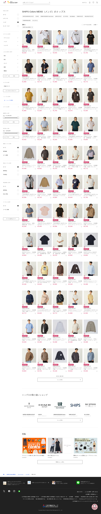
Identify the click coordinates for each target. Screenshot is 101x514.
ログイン (84, 2)
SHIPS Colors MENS (11, 474)
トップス (27, 474)
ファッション (20, 474)
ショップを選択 (9, 100)
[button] (11, 15)
